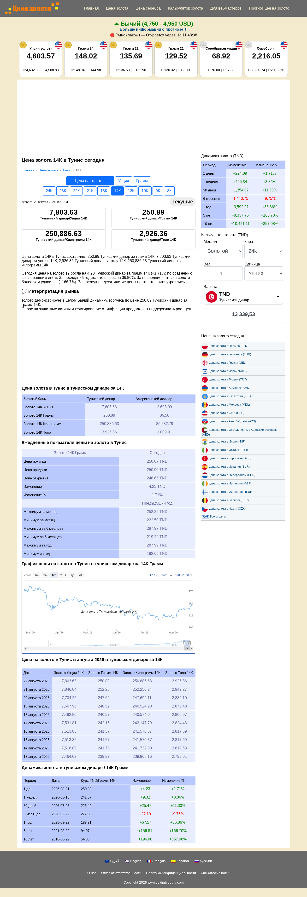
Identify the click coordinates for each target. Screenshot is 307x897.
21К (90, 191)
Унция (123, 181)
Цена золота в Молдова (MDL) (229, 404)
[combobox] (243, 297)
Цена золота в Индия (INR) (226, 441)
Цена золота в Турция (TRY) (227, 379)
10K (145, 191)
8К (169, 191)
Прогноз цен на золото (269, 8)
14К (117, 191)
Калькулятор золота (185, 8)
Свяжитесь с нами (215, 873)
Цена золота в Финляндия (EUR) (230, 492)
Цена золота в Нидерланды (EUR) (231, 475)
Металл (210, 242)
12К (131, 191)
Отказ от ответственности (121, 873)
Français (158, 861)
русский (205, 861)
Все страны (218, 516)
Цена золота (117, 8)
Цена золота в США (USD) (226, 413)
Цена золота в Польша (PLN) (228, 346)
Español (182, 861)
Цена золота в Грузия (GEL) (227, 362)
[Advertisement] (153, 117)
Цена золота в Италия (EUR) (228, 450)
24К (49, 191)
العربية (114, 861)
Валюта (210, 287)
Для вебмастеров (226, 8)
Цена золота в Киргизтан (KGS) (229, 458)
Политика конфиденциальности (171, 873)
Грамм (142, 181)
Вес (207, 264)
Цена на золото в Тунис (90, 182)
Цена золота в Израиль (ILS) (228, 371)
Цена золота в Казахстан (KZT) (229, 396)
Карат (249, 242)
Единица (252, 264)
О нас (91, 873)
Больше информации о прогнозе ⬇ (153, 29)
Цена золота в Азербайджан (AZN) (232, 421)
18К (103, 191)
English (135, 861)
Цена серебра (148, 8)
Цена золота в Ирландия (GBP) (229, 483)
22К (76, 191)
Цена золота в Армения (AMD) (229, 388)
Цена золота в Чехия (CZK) (227, 508)
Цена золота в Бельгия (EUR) (228, 500)
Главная (91, 8)
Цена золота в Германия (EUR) (229, 354)
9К (158, 191)
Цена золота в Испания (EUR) (229, 466)
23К (62, 191)
